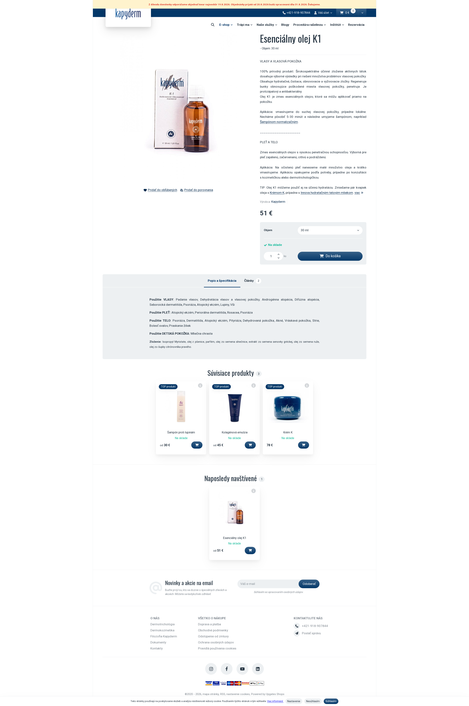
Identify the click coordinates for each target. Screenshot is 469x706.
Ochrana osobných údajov (216, 642)
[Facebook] (226, 669)
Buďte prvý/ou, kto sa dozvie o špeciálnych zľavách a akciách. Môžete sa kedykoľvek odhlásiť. (196, 592)
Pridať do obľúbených (162, 190)
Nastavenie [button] (293, 701)
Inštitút (335, 25)
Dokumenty (158, 642)
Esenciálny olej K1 (234, 538)
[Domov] (128, 13)
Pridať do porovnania (198, 190)
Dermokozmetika (162, 630)
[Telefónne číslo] (297, 626)
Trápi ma (243, 25)
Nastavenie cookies (238, 694)
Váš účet (323, 12)
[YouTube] (242, 669)
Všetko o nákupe (212, 618)
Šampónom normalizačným (279, 122)
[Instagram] (211, 669)
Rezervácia (356, 25)
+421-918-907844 (315, 626)
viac (357, 192)
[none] (200, 385)
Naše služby (265, 25)
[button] (362, 13)
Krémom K (277, 192)
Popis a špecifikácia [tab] (222, 280)
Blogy (285, 25)
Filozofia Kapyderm (163, 636)
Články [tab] (251, 280)
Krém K (288, 432)
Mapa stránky (211, 694)
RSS (222, 694)
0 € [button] (351, 12)
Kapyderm (278, 201)
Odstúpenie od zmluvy (213, 636)
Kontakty (156, 648)
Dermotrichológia (162, 624)
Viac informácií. (275, 701)
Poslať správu (311, 633)
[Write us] (297, 633)
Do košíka (333, 256)
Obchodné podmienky (213, 630)
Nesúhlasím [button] (313, 701)
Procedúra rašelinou (308, 25)
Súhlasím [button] (331, 701)
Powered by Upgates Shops (267, 694)
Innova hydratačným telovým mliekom (327, 192)
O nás (155, 618)
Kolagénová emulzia (235, 432)
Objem (268, 230)
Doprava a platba (209, 624)
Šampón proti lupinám (181, 432)
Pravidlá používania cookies (217, 648)
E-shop (224, 25)
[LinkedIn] (258, 669)
